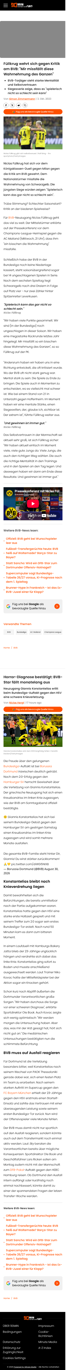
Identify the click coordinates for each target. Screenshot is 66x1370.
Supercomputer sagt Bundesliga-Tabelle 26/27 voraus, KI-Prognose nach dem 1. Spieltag (34, 577)
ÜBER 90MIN (11, 1326)
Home (7, 647)
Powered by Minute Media (25, 1367)
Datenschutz (11, 1342)
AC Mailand (35, 632)
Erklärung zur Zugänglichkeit (13, 1350)
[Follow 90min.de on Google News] (57, 606)
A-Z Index (44, 1348)
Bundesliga (21, 632)
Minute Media (47, 1342)
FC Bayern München (17, 1093)
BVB (11, 218)
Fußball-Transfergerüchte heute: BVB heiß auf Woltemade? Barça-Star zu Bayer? (32, 553)
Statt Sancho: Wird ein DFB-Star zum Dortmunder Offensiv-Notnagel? (31, 565)
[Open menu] (6, 5)
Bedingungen (12, 1332)
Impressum (46, 1326)
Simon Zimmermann (22, 99)
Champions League (52, 632)
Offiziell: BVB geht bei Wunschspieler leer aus (31, 541)
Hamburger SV (14, 782)
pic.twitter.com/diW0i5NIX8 (30, 864)
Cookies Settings (14, 1358)
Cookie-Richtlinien (45, 1334)
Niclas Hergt (16, 702)
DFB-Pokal (17, 1170)
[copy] (25, 105)
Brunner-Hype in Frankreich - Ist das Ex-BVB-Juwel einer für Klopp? (34, 590)
